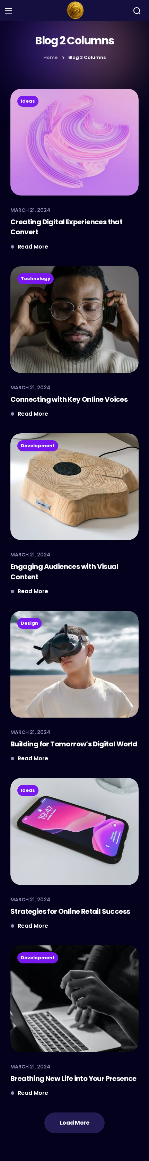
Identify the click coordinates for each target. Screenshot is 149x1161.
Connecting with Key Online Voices (69, 399)
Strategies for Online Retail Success (70, 911)
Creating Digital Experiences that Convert (66, 227)
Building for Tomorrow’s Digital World (73, 744)
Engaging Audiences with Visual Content (64, 571)
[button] (137, 10)
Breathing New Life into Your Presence (73, 1078)
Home (50, 57)
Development (38, 445)
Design (29, 623)
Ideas (28, 101)
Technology (35, 278)
